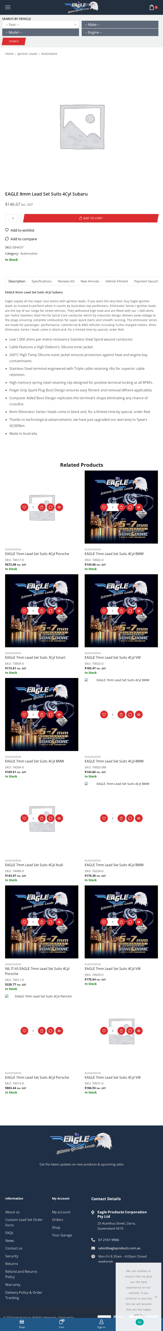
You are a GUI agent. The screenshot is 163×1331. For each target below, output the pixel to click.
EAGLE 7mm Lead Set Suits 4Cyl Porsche (37, 553)
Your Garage (62, 1235)
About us (12, 1212)
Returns (11, 1263)
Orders (57, 1219)
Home (9, 54)
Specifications (42, 281)
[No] (156, 1297)
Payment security (147, 281)
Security (11, 1256)
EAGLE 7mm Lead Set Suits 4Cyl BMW (114, 553)
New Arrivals (90, 281)
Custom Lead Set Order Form (24, 1222)
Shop (56, 1227)
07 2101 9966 (108, 1240)
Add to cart (93, 218)
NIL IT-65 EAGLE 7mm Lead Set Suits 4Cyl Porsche (37, 971)
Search (14, 41)
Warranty (12, 1284)
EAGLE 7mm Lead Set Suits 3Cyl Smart (35, 657)
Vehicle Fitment (116, 281)
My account (61, 1212)
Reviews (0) (66, 281)
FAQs (9, 1232)
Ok (140, 1322)
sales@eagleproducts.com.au (119, 1248)
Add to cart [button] (42, 507)
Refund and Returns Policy (21, 1274)
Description (16, 281)
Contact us (13, 1248)
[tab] (16, 281)
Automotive (49, 54)
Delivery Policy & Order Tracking (23, 1295)
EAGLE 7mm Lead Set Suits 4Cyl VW (113, 657)
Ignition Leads (27, 54)
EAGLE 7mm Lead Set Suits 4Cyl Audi (34, 865)
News (9, 1240)
